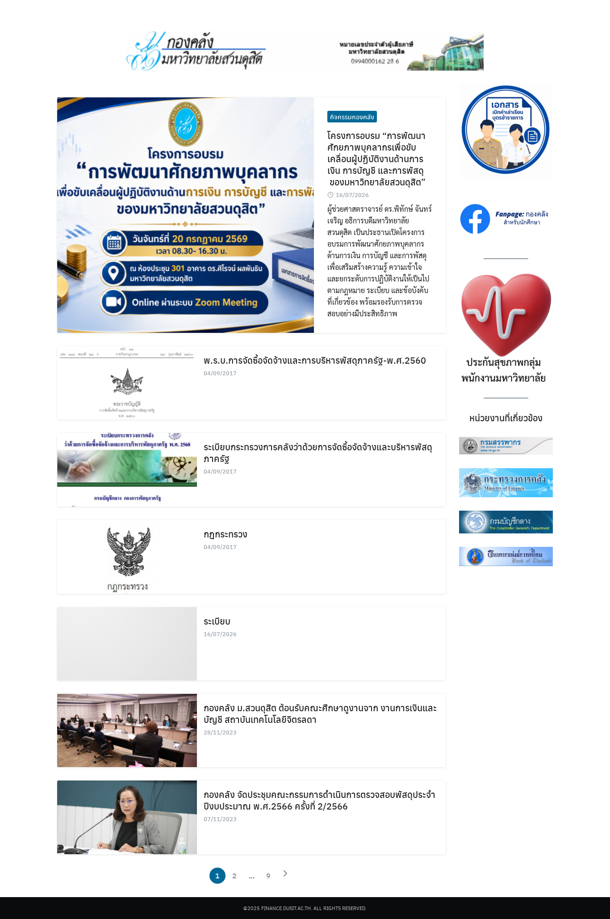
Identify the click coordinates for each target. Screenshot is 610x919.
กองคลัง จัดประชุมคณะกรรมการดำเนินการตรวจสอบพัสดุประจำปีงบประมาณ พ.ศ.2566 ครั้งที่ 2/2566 (319, 800)
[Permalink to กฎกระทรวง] (127, 557)
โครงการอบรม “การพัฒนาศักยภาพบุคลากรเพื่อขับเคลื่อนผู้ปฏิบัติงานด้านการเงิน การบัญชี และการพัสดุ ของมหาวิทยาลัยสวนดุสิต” (376, 158)
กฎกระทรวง (225, 533)
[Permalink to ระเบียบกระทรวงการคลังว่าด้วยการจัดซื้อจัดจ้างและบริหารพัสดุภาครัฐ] (127, 470)
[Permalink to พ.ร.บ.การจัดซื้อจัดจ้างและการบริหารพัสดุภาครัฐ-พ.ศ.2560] (127, 383)
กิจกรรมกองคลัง (352, 116)
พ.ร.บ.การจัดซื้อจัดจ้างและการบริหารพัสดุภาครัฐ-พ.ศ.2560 (315, 359)
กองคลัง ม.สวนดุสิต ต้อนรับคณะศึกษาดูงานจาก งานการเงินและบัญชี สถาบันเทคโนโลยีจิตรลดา (320, 713)
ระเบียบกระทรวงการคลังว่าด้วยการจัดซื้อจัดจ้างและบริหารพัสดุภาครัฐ (318, 452)
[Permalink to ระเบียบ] (127, 643)
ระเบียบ (217, 620)
